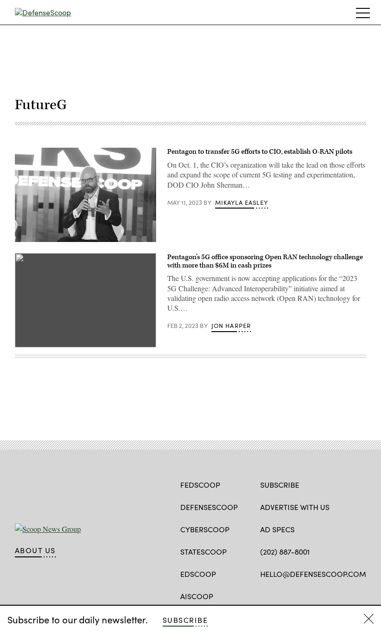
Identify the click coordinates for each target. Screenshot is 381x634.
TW (282, 595)
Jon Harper (231, 325)
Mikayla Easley (241, 202)
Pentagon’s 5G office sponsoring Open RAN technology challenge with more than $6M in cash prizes (265, 261)
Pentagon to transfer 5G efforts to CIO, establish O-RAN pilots (259, 151)
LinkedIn (301, 595)
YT (316, 595)
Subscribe (185, 620)
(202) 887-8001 (285, 551)
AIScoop (196, 596)
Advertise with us (294, 507)
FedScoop (200, 485)
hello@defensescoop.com (313, 574)
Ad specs (277, 529)
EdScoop (198, 574)
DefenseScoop (209, 507)
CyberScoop (205, 529)
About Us (35, 550)
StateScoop (203, 551)
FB (264, 595)
